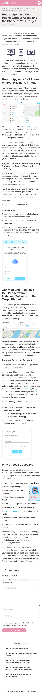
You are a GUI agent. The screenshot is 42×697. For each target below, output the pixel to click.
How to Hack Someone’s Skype (17, 648)
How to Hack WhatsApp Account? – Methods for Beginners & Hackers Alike (18, 668)
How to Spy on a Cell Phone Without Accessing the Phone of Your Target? (18, 661)
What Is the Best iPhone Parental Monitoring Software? (21, 654)
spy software (26, 127)
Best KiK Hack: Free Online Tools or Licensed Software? (18, 675)
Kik (36, 391)
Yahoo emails (25, 389)
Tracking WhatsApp (12, 511)
